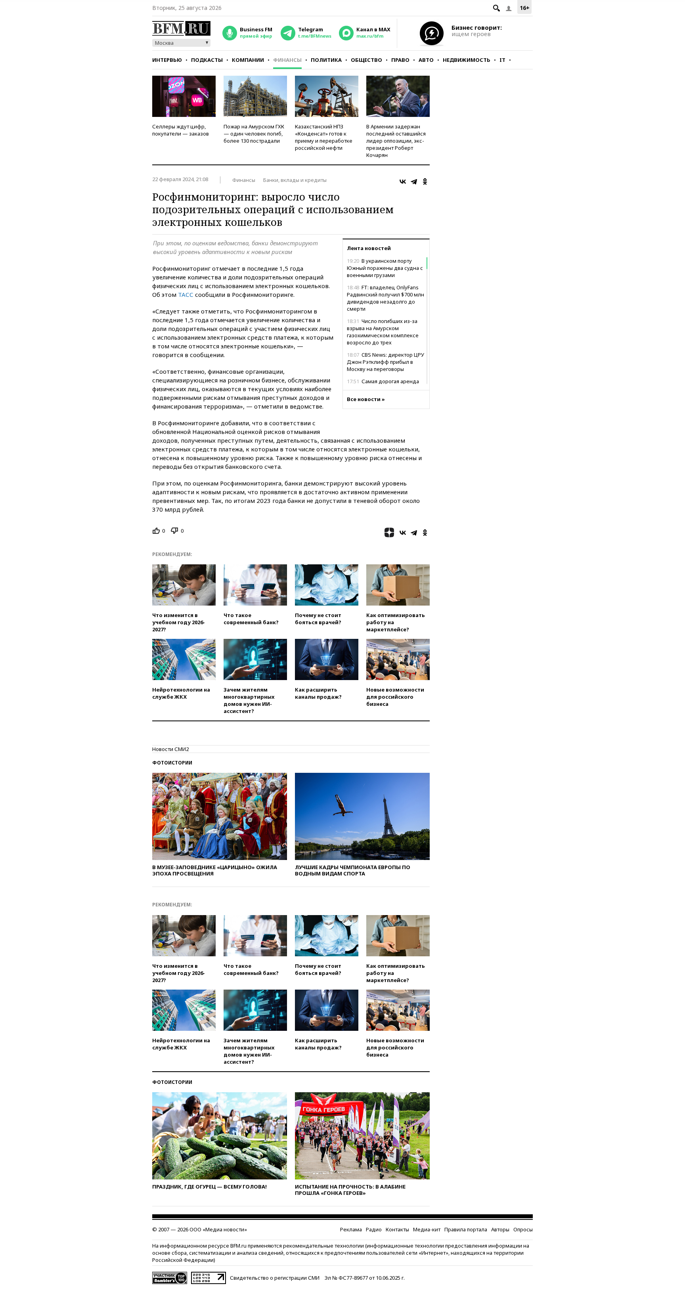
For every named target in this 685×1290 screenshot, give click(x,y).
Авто (426, 59)
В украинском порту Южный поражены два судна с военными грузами (385, 268)
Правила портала (465, 1229)
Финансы (287, 59)
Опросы (523, 1229)
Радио (374, 1229)
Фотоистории (172, 762)
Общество (366, 59)
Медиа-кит (426, 1229)
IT (502, 59)
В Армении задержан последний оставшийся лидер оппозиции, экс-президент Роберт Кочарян (396, 141)
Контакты (397, 1229)
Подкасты (207, 59)
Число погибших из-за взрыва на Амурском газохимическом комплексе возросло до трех (383, 331)
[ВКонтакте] (403, 181)
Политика (326, 59)
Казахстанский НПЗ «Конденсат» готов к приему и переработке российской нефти (323, 137)
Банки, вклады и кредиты (295, 180)
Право (400, 59)
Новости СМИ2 (170, 749)
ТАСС (185, 294)
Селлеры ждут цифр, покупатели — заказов (180, 130)
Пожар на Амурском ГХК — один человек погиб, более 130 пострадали (254, 133)
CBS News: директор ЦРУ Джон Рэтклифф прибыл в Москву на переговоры (385, 362)
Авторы (500, 1229)
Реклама (351, 1229)
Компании (248, 59)
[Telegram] (414, 181)
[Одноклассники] (425, 181)
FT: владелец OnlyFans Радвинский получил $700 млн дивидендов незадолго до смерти (385, 298)
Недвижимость (466, 59)
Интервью (167, 59)
